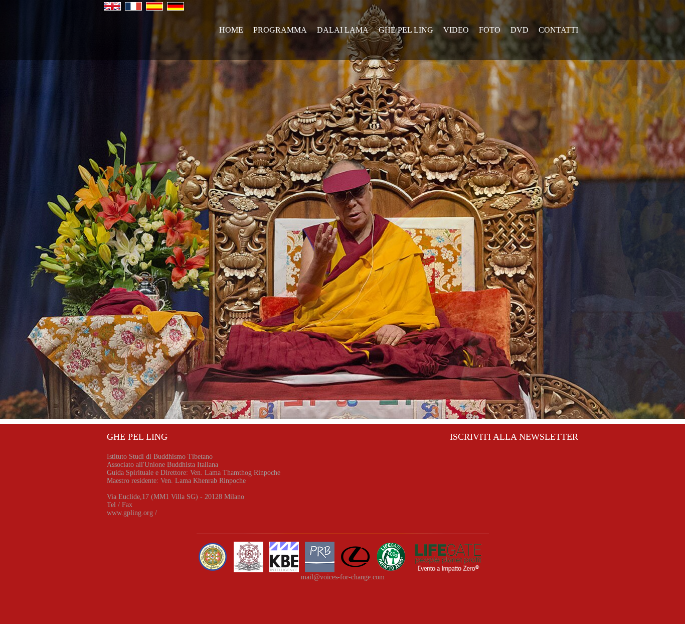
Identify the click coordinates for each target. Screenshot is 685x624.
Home (231, 30)
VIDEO (456, 30)
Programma (280, 30)
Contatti (558, 30)
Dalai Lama (343, 30)
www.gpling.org (130, 513)
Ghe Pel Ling (406, 30)
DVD (519, 30)
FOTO (489, 30)
